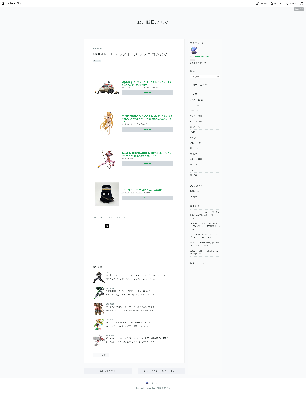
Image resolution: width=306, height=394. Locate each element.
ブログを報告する (163, 388)
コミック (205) (196, 159)
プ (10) (192, 132)
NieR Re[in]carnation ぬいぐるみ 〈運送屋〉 (142, 190)
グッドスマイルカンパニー (131, 87)
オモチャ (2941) (196, 100)
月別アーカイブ (198, 85)
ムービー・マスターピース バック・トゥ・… (161, 371)
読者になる (299, 9)
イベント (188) (196, 121)
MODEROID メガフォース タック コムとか (130, 54)
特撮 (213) (194, 138)
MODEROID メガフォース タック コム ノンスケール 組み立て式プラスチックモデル (147, 83)
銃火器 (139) (195, 127)
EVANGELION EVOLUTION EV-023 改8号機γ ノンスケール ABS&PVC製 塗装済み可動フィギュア (147, 154)
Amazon (147, 93)
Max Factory (142, 124)
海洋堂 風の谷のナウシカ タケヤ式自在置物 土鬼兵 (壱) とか (130, 307)
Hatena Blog (150, 388)
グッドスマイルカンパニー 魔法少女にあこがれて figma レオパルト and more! (204, 215)
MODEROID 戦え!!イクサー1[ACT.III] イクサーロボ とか (128, 291)
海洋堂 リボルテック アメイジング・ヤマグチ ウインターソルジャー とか (135, 275)
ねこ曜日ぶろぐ (153, 22)
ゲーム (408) (195, 105)
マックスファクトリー (129, 124)
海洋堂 (124, 158)
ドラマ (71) (194, 170)
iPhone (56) (194, 111)
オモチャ (97, 61)
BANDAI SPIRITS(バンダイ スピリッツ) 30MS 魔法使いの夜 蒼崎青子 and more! (205, 226)
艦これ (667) (195, 148)
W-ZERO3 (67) (196, 186)
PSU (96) (193, 197)
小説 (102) (194, 164)
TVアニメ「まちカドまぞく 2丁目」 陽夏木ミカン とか (128, 322)
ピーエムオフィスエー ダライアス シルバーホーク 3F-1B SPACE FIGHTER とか (138, 338)
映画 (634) (194, 154)
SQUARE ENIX (144, 193)
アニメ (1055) (195, 143)
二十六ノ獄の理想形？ (108, 371)
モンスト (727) (196, 116)
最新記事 (195, 206)
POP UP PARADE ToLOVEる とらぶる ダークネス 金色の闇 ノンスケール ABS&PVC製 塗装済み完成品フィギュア (147, 119)
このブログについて (198, 63)
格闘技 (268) (195, 191)
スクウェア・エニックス (130, 193)
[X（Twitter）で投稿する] (107, 226)
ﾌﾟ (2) (192, 181)
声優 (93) (193, 175)
